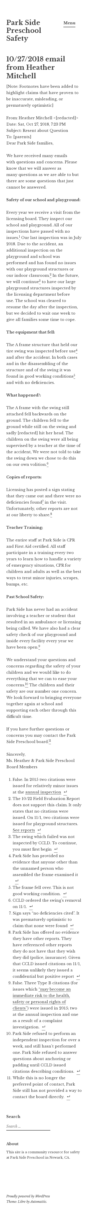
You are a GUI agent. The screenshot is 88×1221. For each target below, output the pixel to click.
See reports (24, 830)
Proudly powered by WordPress (28, 1196)
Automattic (38, 1202)
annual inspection (43, 792)
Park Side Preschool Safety (23, 31)
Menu (69, 23)
